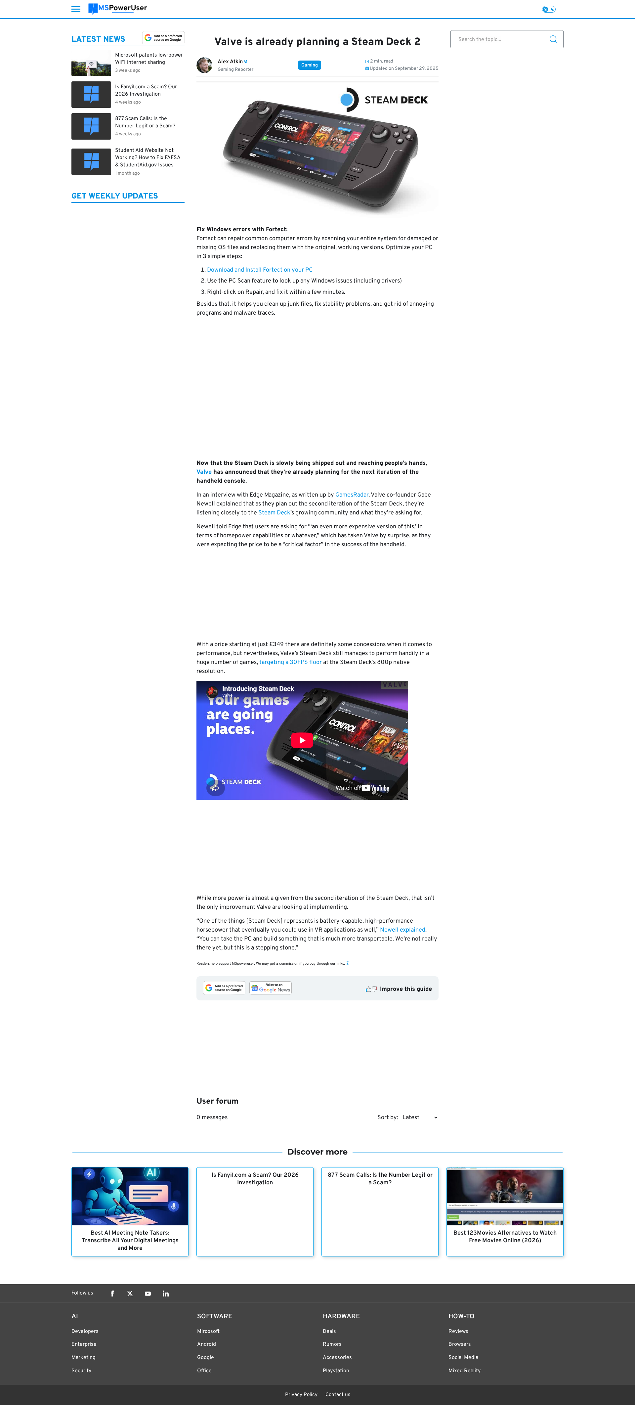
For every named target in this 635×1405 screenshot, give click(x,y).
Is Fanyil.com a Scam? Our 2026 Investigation (255, 1179)
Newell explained (402, 930)
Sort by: (387, 1117)
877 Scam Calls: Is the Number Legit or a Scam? (380, 1179)
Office (204, 1371)
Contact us (337, 1395)
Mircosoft (208, 1331)
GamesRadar (351, 495)
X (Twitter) (130, 1293)
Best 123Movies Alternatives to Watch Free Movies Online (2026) (505, 1237)
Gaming (309, 65)
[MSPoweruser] (117, 9)
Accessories (337, 1357)
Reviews (458, 1331)
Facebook (112, 1293)
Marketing (83, 1357)
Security (81, 1371)
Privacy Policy (301, 1395)
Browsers (459, 1344)
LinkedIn (166, 1293)
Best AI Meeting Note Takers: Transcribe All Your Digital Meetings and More (130, 1240)
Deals (329, 1331)
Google (205, 1357)
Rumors (332, 1344)
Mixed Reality (464, 1371)
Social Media (463, 1357)
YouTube (148, 1293)
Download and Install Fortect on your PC (260, 270)
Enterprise (84, 1344)
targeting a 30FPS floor (290, 662)
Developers (85, 1331)
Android (206, 1344)
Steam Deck (274, 513)
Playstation (336, 1371)
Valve (204, 472)
